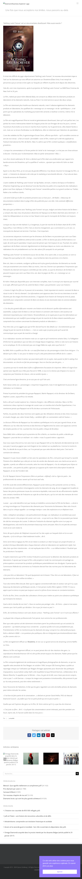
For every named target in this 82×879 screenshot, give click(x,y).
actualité (11, 718)
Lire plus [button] (49, 866)
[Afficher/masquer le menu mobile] (78, 3)
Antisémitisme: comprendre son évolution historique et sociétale (28, 821)
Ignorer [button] (59, 872)
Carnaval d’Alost (9, 792)
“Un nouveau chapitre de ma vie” (15, 795)
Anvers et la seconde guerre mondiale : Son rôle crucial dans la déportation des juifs (35, 827)
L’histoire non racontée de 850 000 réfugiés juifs (22, 810)
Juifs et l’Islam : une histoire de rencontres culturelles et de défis (27, 816)
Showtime (31, 642)
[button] (4, 759)
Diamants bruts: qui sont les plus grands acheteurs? (22, 798)
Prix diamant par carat (11, 789)
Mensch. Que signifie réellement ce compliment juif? (22, 785)
